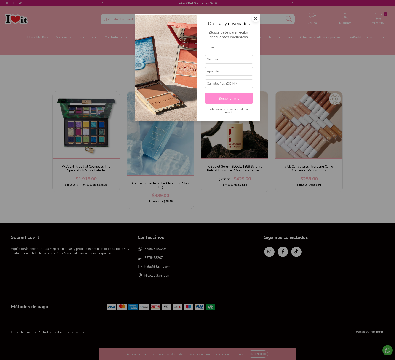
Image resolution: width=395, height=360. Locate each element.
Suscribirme (229, 98)
